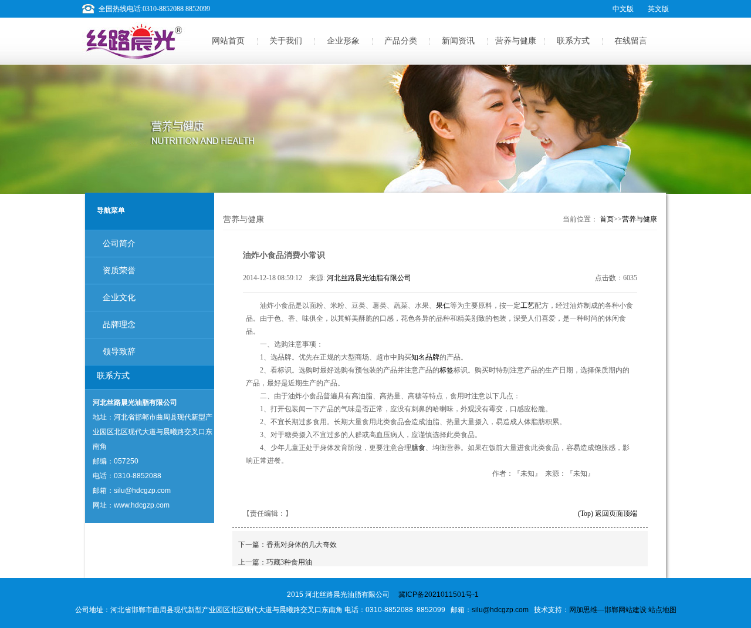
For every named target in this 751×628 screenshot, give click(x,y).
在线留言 (630, 40)
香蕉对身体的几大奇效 (301, 544)
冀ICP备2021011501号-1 (438, 594)
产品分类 (400, 40)
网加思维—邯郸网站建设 (608, 610)
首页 (607, 219)
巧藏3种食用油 (289, 562)
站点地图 (662, 610)
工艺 (527, 305)
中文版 (623, 9)
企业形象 (343, 40)
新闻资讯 (458, 40)
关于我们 (285, 40)
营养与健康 (515, 40)
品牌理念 (119, 324)
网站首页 (228, 40)
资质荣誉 (119, 270)
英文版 (658, 9)
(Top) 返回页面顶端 (607, 513)
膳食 (418, 448)
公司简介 (119, 243)
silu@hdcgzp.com (500, 610)
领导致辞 (119, 351)
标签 (446, 370)
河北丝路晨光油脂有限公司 (369, 278)
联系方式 (573, 40)
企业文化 (119, 297)
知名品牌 (425, 357)
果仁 (443, 305)
